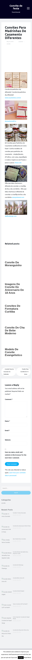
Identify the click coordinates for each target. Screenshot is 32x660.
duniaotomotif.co (10, 121)
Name (7, 421)
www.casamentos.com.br (13, 98)
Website (8, 440)
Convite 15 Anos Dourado (19, 512)
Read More (27, 657)
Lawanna (20, 41)
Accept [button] (21, 657)
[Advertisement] (16, 59)
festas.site (18, 162)
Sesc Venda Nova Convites (19, 538)
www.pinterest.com (18, 197)
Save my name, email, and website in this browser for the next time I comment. (15, 455)
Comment (9, 399)
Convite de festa (16, 7)
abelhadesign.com (11, 216)
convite (8, 43)
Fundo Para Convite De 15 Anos (24, 371)
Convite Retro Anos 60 (18, 578)
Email (7, 430)
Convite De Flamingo (18, 565)
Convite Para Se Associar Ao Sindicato (9, 371)
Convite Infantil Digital (18, 591)
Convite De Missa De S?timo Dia (21, 630)
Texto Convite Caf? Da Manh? (20, 604)
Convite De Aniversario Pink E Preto (22, 525)
